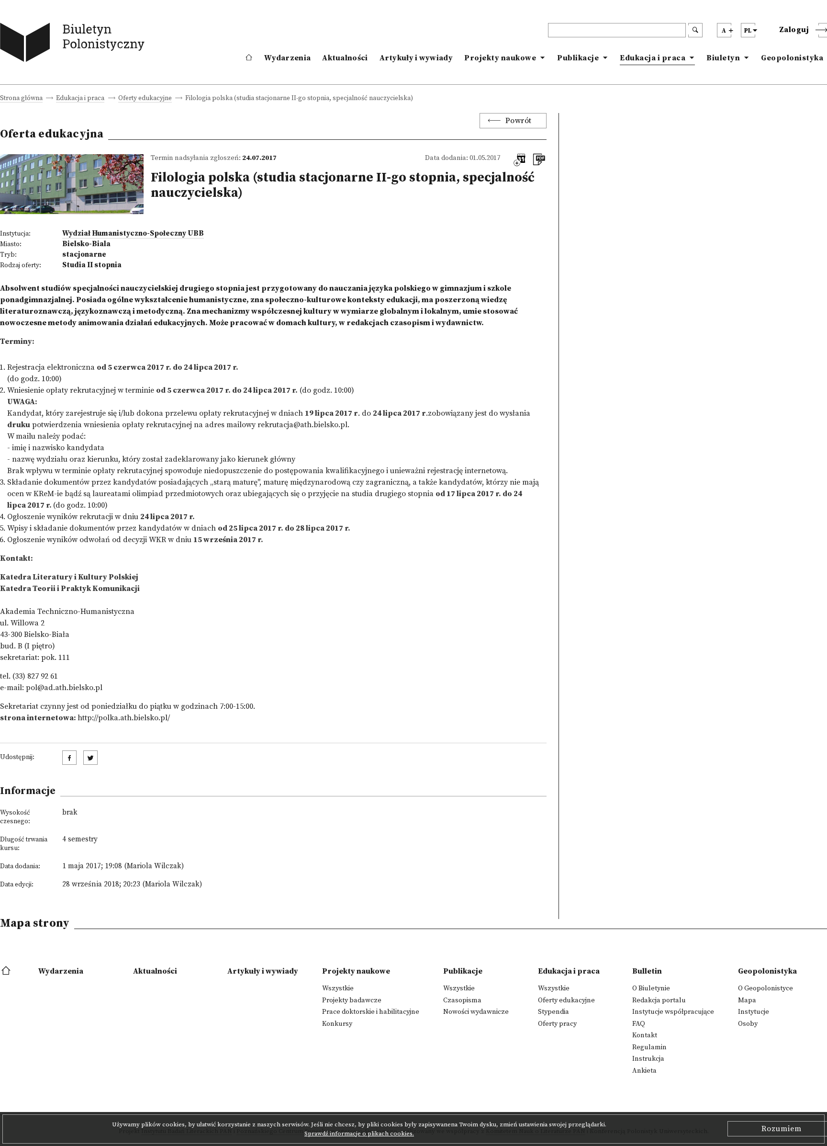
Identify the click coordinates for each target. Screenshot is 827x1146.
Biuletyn (723, 58)
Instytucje (753, 1012)
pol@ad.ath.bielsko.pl (64, 687)
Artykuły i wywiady (416, 58)
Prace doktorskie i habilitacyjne (370, 1012)
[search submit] (695, 30)
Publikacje (578, 58)
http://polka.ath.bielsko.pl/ (124, 718)
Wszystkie (338, 988)
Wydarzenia (287, 58)
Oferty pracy (557, 1024)
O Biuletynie (651, 988)
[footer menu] (7, 971)
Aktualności (345, 58)
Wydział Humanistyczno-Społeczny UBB (133, 233)
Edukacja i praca (652, 58)
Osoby (748, 1024)
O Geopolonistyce (765, 988)
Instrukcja (648, 1059)
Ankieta (644, 1071)
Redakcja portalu (659, 1000)
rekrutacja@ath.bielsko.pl (302, 425)
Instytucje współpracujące (673, 1012)
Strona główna (21, 98)
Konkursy (337, 1024)
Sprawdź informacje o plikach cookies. (359, 1133)
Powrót (518, 120)
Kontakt (644, 1035)
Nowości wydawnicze (476, 1012)
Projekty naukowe (500, 58)
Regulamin (649, 1047)
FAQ (638, 1024)
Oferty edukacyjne (145, 98)
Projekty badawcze (351, 1000)
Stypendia (553, 1012)
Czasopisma (462, 1000)
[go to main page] (74, 44)
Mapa (747, 1000)
